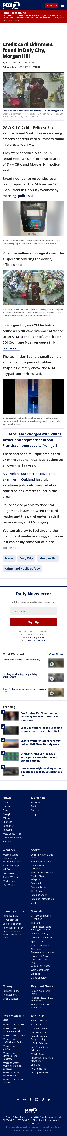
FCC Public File (38, 1068)
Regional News (42, 986)
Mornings (38, 798)
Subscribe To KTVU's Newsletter (42, 1059)
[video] (56, 663)
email (18, 1099)
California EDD (10, 915)
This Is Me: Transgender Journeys (42, 951)
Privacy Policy (37, 637)
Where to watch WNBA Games (11, 1074)
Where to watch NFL (13, 1024)
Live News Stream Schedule (40, 1049)
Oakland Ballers (39, 887)
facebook (30, 1099)
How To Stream (39, 1020)
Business (7, 821)
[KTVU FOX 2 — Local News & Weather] (12, 5)
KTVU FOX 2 (23, 62)
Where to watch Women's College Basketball (12, 1065)
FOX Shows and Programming (39, 1038)
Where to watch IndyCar (11, 1048)
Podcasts (7, 829)
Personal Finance (12, 990)
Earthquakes (9, 873)
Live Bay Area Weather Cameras (12, 860)
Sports (35, 850)
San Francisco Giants (42, 872)
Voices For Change (41, 965)
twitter (49, 1099)
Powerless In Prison (13, 927)
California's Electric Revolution (41, 917)
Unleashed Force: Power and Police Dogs (12, 934)
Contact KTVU (38, 1032)
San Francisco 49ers (41, 861)
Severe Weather (11, 877)
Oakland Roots (39, 883)
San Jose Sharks (39, 894)
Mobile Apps (37, 1053)
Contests (35, 810)
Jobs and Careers (40, 1028)
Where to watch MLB (14, 1035)
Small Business (10, 998)
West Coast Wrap (12, 833)
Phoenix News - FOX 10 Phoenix (42, 999)
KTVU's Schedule (39, 1043)
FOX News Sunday (12, 837)
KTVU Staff (36, 1024)
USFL (33, 902)
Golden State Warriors (38, 867)
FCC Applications (39, 1072)
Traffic (34, 806)
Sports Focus (38, 941)
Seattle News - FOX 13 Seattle (41, 1006)
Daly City (26, 558)
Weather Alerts (10, 854)
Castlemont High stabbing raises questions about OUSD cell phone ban (41, 772)
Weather (9, 850)
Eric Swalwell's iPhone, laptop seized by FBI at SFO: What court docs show (41, 716)
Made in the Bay (39, 933)
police (22, 195)
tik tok (42, 1099)
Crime (6, 810)
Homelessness (10, 919)
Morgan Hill (47, 558)
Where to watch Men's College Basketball (11, 1055)
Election (7, 841)
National (7, 806)
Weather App (9, 881)
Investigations (13, 911)
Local (5, 802)
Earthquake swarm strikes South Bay (21, 659)
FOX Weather (10, 885)
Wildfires (7, 818)
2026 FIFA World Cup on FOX (42, 856)
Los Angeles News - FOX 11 (41, 992)
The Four (35, 922)
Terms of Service (35, 640)
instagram (36, 1099)
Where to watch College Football (11, 1030)
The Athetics (37, 891)
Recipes (35, 814)
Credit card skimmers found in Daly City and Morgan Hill (33, 110)
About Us (37, 1016)
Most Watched (13, 654)
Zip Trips (35, 802)
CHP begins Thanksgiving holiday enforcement (20, 675)
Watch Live (52, 5)
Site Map (35, 1064)
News (32, 62)
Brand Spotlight (39, 977)
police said (11, 348)
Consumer (8, 825)
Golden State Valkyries (38, 878)
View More (56, 654)
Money (8, 986)
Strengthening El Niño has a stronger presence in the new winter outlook (39, 757)
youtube (24, 1099)
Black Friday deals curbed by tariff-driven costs (24, 690)
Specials (36, 911)
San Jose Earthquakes (42, 898)
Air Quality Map (11, 865)
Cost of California (12, 923)
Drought (7, 814)
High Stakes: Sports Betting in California (41, 928)
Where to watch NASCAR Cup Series (13, 1041)
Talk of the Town (40, 945)
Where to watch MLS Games (14, 1081)
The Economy (10, 994)
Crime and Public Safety (22, 568)
